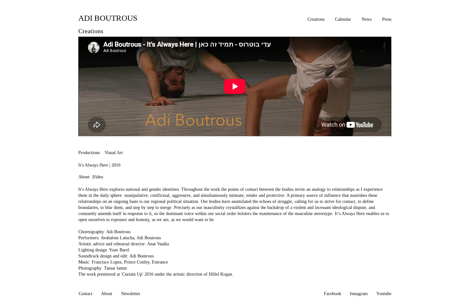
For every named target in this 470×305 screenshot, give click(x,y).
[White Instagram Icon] (444, 87)
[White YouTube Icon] (435, 87)
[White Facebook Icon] (427, 87)
